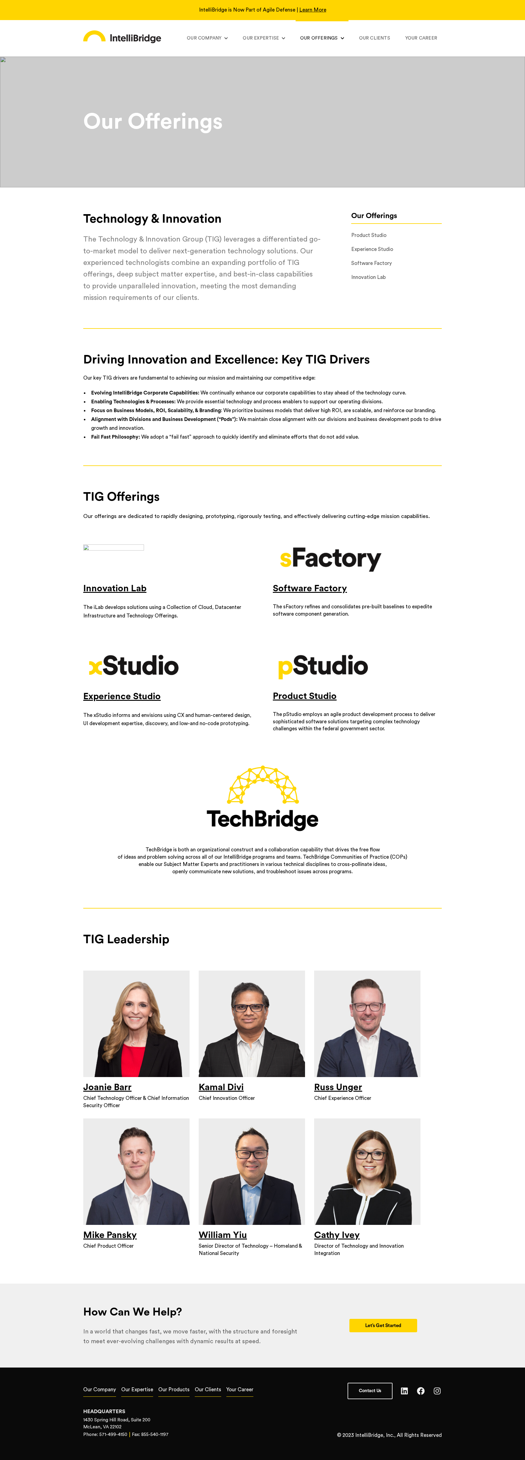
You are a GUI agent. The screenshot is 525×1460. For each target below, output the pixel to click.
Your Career (421, 38)
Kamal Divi (221, 1087)
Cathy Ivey (337, 1235)
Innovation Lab (114, 588)
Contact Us (370, 1391)
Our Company (204, 38)
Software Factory (310, 588)
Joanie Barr (107, 1087)
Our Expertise (261, 38)
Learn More (312, 9)
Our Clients (374, 38)
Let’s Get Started (383, 1325)
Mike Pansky (110, 1235)
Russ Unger (338, 1087)
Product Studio (305, 696)
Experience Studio (122, 696)
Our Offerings (319, 38)
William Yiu (223, 1235)
